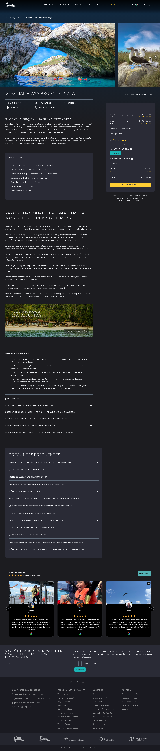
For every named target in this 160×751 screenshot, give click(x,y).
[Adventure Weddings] (107, 739)
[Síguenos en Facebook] (77, 682)
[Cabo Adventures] (19, 739)
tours (7, 18)
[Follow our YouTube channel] (89, 682)
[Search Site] (144, 4)
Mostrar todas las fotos (139, 94)
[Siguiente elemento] (155, 57)
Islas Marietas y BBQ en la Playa (39, 18)
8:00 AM (115, 153)
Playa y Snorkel (18, 18)
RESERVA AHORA (130, 185)
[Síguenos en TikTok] (83, 682)
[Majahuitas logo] (74, 739)
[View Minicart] (153, 4)
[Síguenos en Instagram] (70, 682)
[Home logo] (10, 5)
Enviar (80, 669)
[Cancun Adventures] (45, 739)
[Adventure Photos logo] (138, 739)
